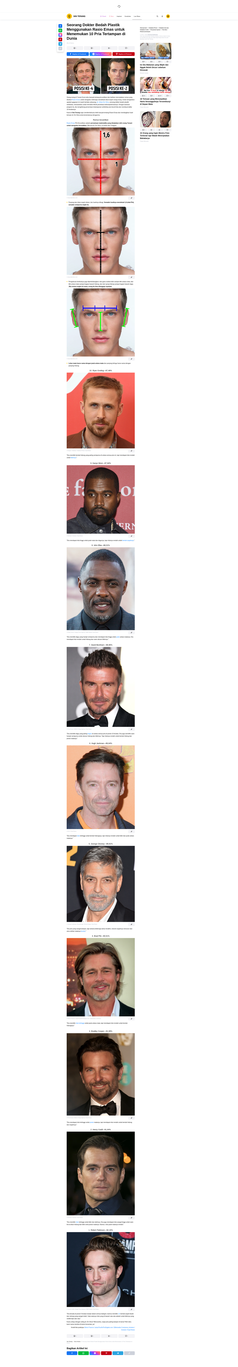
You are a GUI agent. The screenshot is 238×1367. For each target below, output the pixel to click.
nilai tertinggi (80, 1023)
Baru (112, 16)
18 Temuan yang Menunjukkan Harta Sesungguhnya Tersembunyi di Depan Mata (155, 101)
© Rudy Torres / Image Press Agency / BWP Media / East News (82, 632)
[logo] (76, 16)
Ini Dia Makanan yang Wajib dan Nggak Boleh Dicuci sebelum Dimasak (154, 67)
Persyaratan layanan (155, 29)
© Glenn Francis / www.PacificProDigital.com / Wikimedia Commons (84, 1018)
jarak (118, 637)
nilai (78, 836)
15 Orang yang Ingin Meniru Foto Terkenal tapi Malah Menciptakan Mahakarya (154, 135)
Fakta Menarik (144, 107)
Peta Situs (164, 29)
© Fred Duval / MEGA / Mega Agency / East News (79, 729)
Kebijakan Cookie (144, 29)
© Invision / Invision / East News (75, 536)
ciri (119, 1314)
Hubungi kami (143, 27)
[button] (143, 61)
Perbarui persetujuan (145, 31)
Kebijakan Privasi (153, 27)
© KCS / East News (71, 831)
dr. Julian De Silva (103, 102)
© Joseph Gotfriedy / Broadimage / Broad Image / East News (82, 924)
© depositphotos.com (72, 197)
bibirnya (73, 457)
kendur (83, 931)
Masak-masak (144, 73)
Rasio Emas (76, 99)
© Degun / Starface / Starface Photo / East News (79, 450)
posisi (92, 1122)
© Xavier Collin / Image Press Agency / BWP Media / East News (83, 1309)
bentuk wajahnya (128, 540)
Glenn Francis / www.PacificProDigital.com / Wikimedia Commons (106, 1327)
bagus (90, 733)
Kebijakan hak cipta (164, 27)
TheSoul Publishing (153, 34)
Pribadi (104, 16)
